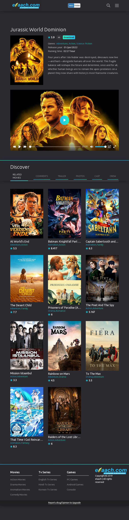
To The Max (93, 373)
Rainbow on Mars (59, 373)
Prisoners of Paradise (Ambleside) (69, 307)
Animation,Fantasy (19, 442)
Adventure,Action (19, 244)
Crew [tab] (113, 176)
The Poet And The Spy (100, 305)
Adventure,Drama (57, 376)
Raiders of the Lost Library (64, 436)
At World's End (19, 241)
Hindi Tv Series (47, 484)
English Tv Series (48, 479)
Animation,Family (94, 244)
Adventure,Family (19, 308)
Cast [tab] (97, 176)
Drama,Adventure (95, 376)
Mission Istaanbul (21, 373)
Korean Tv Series (48, 489)
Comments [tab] (42, 176)
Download (69, 37)
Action (72, 43)
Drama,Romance (56, 310)
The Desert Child (20, 305)
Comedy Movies (18, 494)
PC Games (72, 479)
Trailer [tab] (62, 176)
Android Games (75, 484)
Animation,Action (56, 244)
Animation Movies (20, 489)
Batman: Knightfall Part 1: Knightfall (70, 241)
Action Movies (17, 479)
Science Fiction (84, 43)
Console (71, 489)
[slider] (55, 146)
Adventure (62, 43)
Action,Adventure (94, 308)
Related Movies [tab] (17, 176)
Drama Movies (18, 484)
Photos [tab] (80, 176)
